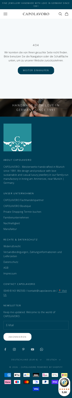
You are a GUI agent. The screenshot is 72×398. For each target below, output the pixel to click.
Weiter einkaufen (36, 70)
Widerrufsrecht (12, 246)
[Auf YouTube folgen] (32, 349)
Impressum (10, 273)
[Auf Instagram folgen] (14, 349)
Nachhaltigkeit (11, 223)
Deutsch (51, 359)
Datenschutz (10, 262)
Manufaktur (10, 229)
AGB (5, 267)
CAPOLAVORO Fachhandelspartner (23, 200)
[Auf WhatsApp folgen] (41, 349)
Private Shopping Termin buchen (22, 211)
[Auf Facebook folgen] (5, 349)
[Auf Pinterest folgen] (23, 349)
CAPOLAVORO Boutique (17, 206)
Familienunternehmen (16, 217)
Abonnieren (17, 336)
